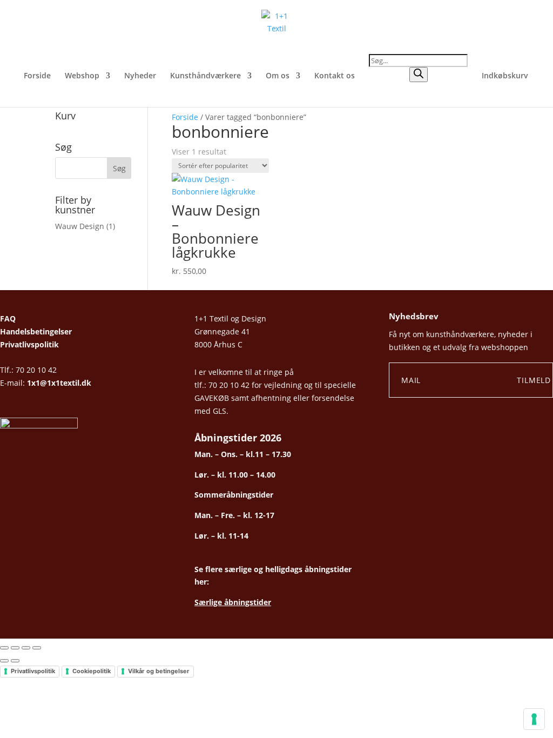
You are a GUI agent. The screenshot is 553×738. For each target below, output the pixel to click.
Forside (37, 76)
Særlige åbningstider (232, 602)
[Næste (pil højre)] (15, 660)
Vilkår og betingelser (159, 671)
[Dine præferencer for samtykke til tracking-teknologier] (534, 719)
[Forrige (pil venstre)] (4, 660)
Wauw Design (79, 226)
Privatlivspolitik (29, 344)
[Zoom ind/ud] (4, 647)
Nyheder (140, 76)
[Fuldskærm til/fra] (15, 647)
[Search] (418, 74)
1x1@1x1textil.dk (59, 383)
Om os (277, 76)
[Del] (26, 647)
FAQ (8, 318)
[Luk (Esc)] (36, 647)
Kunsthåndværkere (205, 76)
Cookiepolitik (91, 671)
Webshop (82, 76)
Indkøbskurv (505, 76)
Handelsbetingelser (36, 331)
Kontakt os (334, 76)
